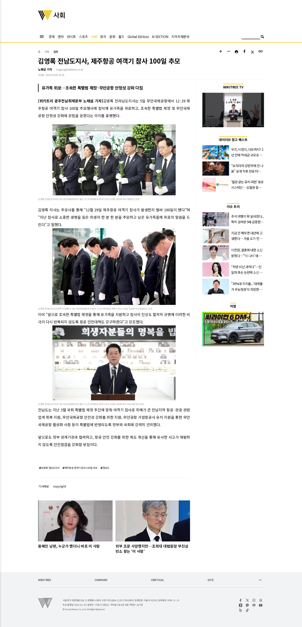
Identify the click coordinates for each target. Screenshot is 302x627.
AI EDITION (160, 36)
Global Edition (138, 36)
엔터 (60, 36)
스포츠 (83, 36)
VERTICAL (157, 580)
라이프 (71, 36)
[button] (220, 52)
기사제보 (43, 486)
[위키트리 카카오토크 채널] (247, 605)
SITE (210, 580)
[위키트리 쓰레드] (260, 600)
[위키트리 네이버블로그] (254, 605)
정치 (103, 36)
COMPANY (101, 580)
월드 (121, 36)
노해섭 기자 (45, 69)
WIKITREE (44, 580)
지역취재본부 (180, 36)
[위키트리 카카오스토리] (240, 605)
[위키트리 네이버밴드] (240, 610)
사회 (94, 36)
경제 (51, 36)
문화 (112, 36)
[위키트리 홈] (45, 19)
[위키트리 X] (247, 600)
